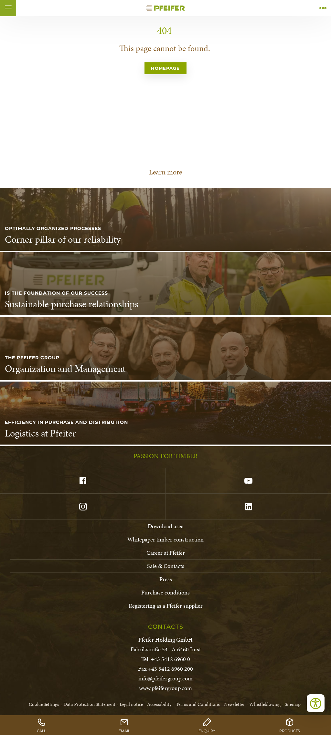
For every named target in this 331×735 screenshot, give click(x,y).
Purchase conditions (165, 592)
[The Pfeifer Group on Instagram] (83, 507)
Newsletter (234, 704)
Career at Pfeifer (165, 553)
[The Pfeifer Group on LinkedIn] (248, 507)
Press (165, 579)
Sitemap (293, 704)
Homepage (165, 68)
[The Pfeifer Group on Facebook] (83, 481)
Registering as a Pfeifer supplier (166, 606)
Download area (166, 526)
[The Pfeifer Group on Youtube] (248, 481)
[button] (8, 8)
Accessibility (159, 704)
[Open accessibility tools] (316, 703)
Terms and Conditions (198, 704)
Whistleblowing (265, 704)
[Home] (165, 8)
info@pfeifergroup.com (165, 678)
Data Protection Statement (89, 704)
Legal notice (131, 704)
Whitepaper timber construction (165, 539)
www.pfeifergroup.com (165, 688)
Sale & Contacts (165, 566)
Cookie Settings (44, 704)
